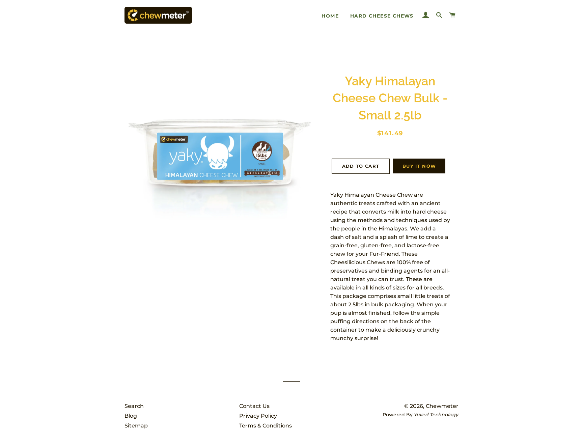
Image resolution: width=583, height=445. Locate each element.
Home (330, 16)
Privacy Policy (258, 416)
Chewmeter (442, 406)
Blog (130, 416)
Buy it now (419, 166)
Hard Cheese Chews (382, 16)
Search (134, 406)
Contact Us (254, 406)
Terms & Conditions (265, 425)
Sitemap (136, 425)
